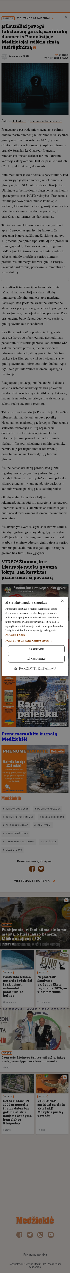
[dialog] (35, 636)
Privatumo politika (15, 634)
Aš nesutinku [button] (36, 659)
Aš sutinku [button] (36, 649)
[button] (34, 641)
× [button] (62, 601)
